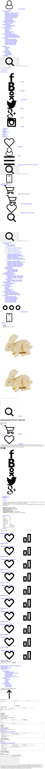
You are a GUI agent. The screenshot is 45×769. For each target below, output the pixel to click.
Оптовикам (5, 136)
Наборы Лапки (8, 32)
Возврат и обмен (8, 54)
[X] (4, 448)
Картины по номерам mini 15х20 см (12, 12)
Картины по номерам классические (15, 254)
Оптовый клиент (11, 731)
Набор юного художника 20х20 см (12, 15)
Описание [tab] (5, 500)
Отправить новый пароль (16, 755)
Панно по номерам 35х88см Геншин (12, 294)
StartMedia (8, 689)
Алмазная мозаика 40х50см (10, 39)
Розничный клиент (4, 731)
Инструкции (5, 134)
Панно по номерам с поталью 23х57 (15, 279)
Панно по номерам (9, 19)
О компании (7, 47)
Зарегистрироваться (4, 728)
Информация (5, 55)
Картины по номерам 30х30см (11, 41)
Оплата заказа (8, 52)
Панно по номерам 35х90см (10, 44)
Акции (6, 49)
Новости (7, 48)
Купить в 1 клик (3, 434)
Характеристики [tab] (6, 515)
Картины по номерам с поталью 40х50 (15, 277)
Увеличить (20, 416)
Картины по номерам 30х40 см (11, 16)
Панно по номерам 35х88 (13, 269)
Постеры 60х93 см (11, 244)
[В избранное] (9, 542)
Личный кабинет (21, 8)
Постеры (7, 11)
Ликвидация (5, 38)
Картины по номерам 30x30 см (11, 13)
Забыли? (2, 725)
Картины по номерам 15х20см (11, 40)
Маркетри (7, 30)
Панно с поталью (8, 23)
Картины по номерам (7, 10)
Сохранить (18, 705)
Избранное (20, 146)
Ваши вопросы (6, 131)
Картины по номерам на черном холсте (15, 264)
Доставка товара (8, 53)
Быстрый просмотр (4, 543)
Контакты (7, 50)
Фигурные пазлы (8, 28)
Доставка (5, 129)
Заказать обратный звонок (5, 184)
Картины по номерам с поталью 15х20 (15, 275)
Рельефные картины (9, 20)
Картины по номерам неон (13, 256)
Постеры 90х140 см (11, 245)
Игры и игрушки (6, 27)
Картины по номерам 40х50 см (11, 17)
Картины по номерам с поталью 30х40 (15, 276)
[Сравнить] (27, 542)
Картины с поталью (9, 22)
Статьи (4, 133)
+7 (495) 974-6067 (4, 69)
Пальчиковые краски (9, 31)
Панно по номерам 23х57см (10, 42)
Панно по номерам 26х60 (13, 271)
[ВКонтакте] (1, 448)
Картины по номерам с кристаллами (15, 257)
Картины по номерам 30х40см (11, 34)
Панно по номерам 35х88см (10, 43)
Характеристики (6, 497)
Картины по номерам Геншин (9, 33)
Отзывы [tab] (4, 528)
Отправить (14, 662)
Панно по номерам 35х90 (13, 270)
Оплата (4, 130)
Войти (19, 155)
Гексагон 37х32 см (9, 18)
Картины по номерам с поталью (9, 21)
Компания (5, 46)
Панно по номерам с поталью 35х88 (15, 280)
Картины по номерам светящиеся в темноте (16, 259)
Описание (5, 496)
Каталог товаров (6, 670)
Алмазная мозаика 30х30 (10, 25)
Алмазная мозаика (6, 24)
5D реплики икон (8, 26)
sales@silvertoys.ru (4, 71)
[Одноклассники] (3, 448)
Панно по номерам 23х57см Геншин (12, 35)
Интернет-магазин (6, 51)
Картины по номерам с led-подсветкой (15, 265)
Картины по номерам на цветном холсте (16, 255)
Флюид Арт (7, 29)
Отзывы (4, 498)
